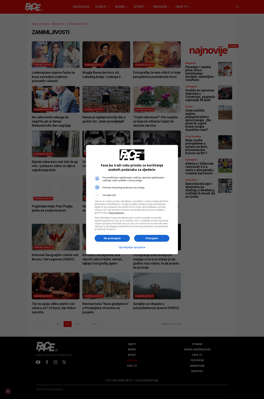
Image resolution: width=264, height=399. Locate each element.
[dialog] (132, 199)
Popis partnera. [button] (116, 212)
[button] (132, 195)
